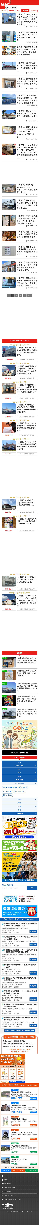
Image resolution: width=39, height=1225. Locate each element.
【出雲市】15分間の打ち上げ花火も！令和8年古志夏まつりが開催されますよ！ (27, 521)
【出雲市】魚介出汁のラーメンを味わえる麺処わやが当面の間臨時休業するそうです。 (26, 660)
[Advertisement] (20, 171)
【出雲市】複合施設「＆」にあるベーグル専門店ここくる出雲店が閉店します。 (26, 502)
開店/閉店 (25, 10)
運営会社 (5, 1180)
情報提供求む (7, 1183)
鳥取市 (25, 787)
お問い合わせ (7, 1191)
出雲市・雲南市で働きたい (11, 919)
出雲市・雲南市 (7, 795)
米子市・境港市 (7, 791)
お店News (33, 10)
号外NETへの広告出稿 (9, 1187)
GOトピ (4, 10)
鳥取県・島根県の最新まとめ (11, 787)
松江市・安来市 (19, 791)
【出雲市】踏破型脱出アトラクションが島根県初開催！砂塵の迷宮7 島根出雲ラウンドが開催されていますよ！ (27, 389)
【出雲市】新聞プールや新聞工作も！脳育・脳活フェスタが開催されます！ (26, 673)
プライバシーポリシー (9, 1195)
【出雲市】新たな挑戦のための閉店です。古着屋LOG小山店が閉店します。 (26, 579)
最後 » (29, 295)
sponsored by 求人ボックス (29, 919)
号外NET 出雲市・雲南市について (12, 1199)
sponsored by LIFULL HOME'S (28, 1085)
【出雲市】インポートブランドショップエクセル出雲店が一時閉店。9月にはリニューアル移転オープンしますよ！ (27, 600)
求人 (18, 10)
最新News (11, 10)
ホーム (5, 1176)
